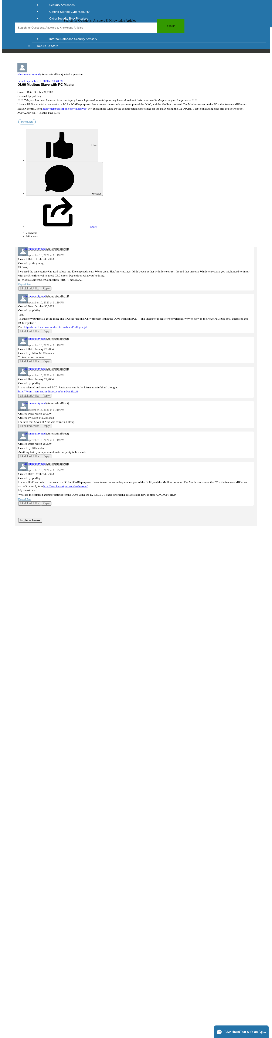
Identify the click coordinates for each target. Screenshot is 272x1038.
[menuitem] (153, 4)
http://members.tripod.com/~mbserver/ (64, 108)
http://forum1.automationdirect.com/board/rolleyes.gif (55, 327)
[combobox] (99, 28)
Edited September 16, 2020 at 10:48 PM (40, 81)
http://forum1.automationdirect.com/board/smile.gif (48, 391)
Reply (46, 288)
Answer (96, 193)
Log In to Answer (30, 520)
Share (93, 226)
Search (171, 25)
